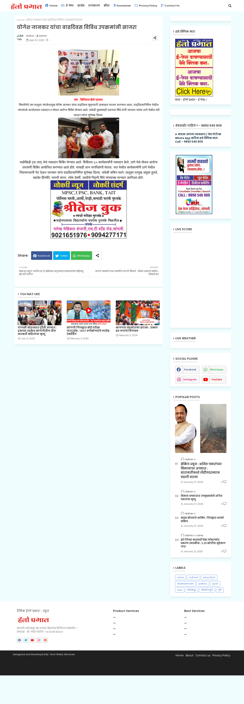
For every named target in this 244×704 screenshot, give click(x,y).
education (209, 577)
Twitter (64, 256)
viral (179, 590)
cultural (193, 577)
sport (215, 583)
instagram (190, 379)
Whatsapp (83, 256)
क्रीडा (107, 5)
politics (203, 583)
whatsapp (216, 369)
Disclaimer (124, 5)
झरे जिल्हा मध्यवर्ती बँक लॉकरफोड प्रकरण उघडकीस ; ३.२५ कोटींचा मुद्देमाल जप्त (203, 543)
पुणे (220, 590)
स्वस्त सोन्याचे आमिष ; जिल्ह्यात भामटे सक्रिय (202, 519)
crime (180, 577)
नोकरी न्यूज (207, 590)
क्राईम (80, 5)
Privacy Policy (147, 5)
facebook (190, 369)
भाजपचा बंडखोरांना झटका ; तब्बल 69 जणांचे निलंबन (137, 329)
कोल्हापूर (191, 590)
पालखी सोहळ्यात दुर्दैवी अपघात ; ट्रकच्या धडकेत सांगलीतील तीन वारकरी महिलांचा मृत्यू (37, 331)
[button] (230, 6)
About (189, 655)
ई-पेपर (69, 5)
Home (53, 5)
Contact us (171, 5)
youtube (216, 379)
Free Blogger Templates (104, 671)
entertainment (185, 583)
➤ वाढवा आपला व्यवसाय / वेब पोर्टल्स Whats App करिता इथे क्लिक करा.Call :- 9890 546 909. (198, 138)
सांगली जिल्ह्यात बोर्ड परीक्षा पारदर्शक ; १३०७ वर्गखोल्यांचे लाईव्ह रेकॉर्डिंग (88, 331)
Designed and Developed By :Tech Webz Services (44, 654)
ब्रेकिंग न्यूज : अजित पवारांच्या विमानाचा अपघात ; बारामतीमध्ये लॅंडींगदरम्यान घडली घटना (201, 470)
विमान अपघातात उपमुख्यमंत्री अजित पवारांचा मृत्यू (201, 497)
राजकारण (94, 5)
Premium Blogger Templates (48, 671)
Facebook (44, 256)
